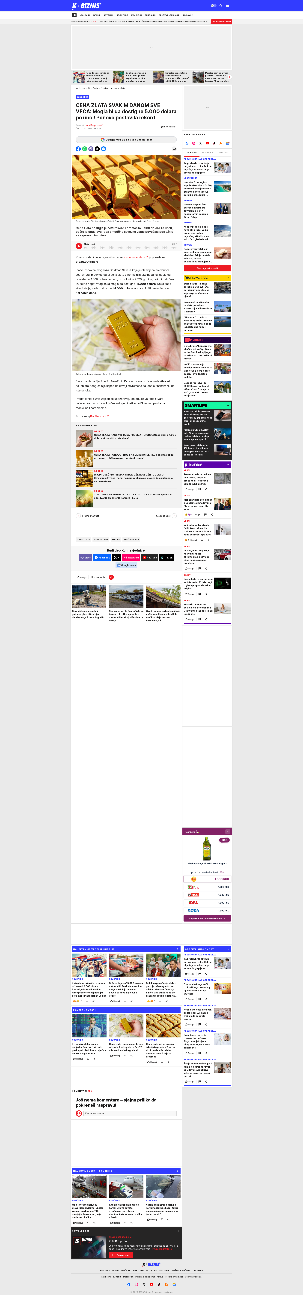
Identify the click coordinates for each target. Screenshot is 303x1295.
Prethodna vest (90, 515)
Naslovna (80, 88)
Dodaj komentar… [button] (95, 1113)
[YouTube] (207, 143)
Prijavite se (122, 1255)
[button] (168, 126)
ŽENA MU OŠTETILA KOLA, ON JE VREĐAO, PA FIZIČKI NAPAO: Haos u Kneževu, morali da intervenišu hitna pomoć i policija (91, 21)
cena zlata (83, 539)
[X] (200, 143)
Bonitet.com (98, 416)
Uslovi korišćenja (193, 1276)
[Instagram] (193, 143)
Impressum (128, 1276)
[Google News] (227, 143)
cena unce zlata (134, 257)
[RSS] (220, 143)
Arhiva (160, 1276)
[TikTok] (214, 143)
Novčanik (93, 88)
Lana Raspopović (94, 125)
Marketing (106, 1276)
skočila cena (131, 539)
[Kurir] (87, 6)
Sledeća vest (163, 515)
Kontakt (117, 1276)
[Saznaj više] (178, 1230)
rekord (116, 539)
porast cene (101, 539)
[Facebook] (187, 143)
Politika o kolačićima (145, 1276)
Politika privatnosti (174, 1276)
